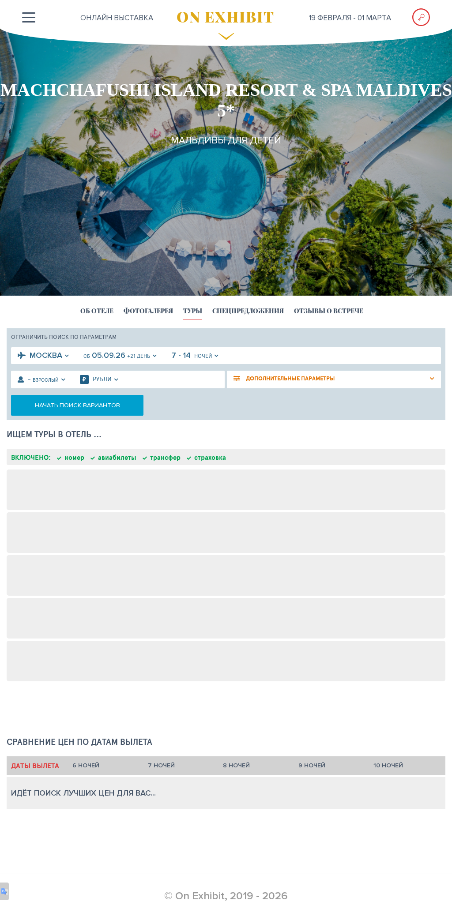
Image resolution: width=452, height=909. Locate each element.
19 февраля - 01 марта (350, 18)
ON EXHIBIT (226, 16)
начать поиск (77, 405)
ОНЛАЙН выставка (116, 18)
